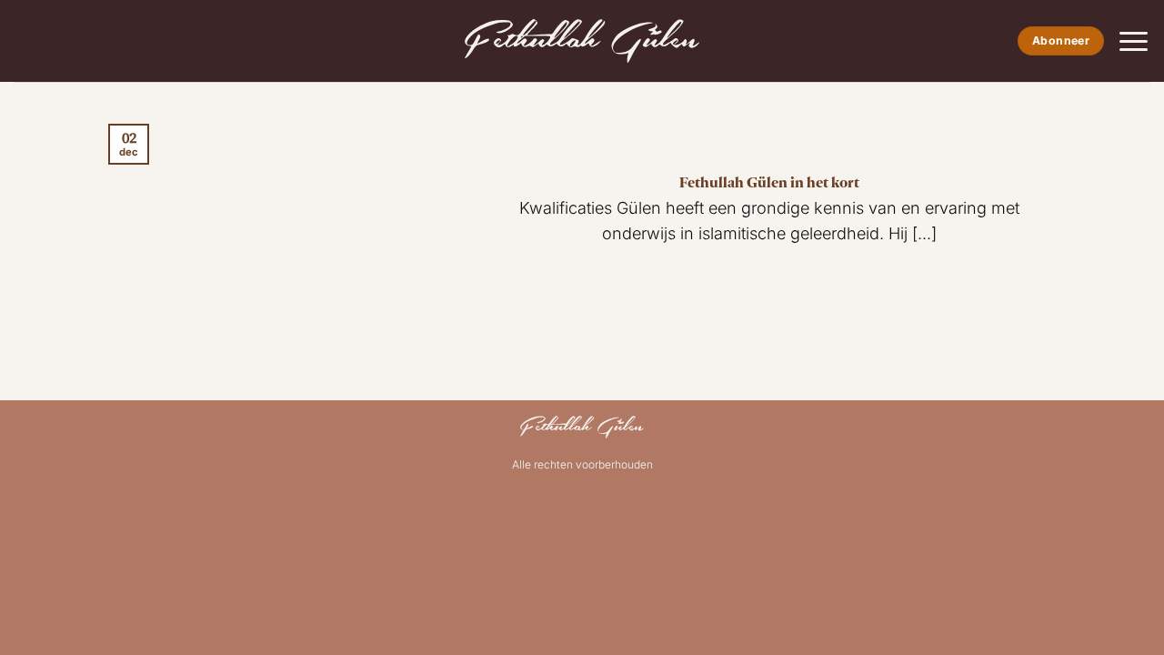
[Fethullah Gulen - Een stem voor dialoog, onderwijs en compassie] (582, 41)
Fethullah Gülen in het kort (769, 182)
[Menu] (1133, 41)
